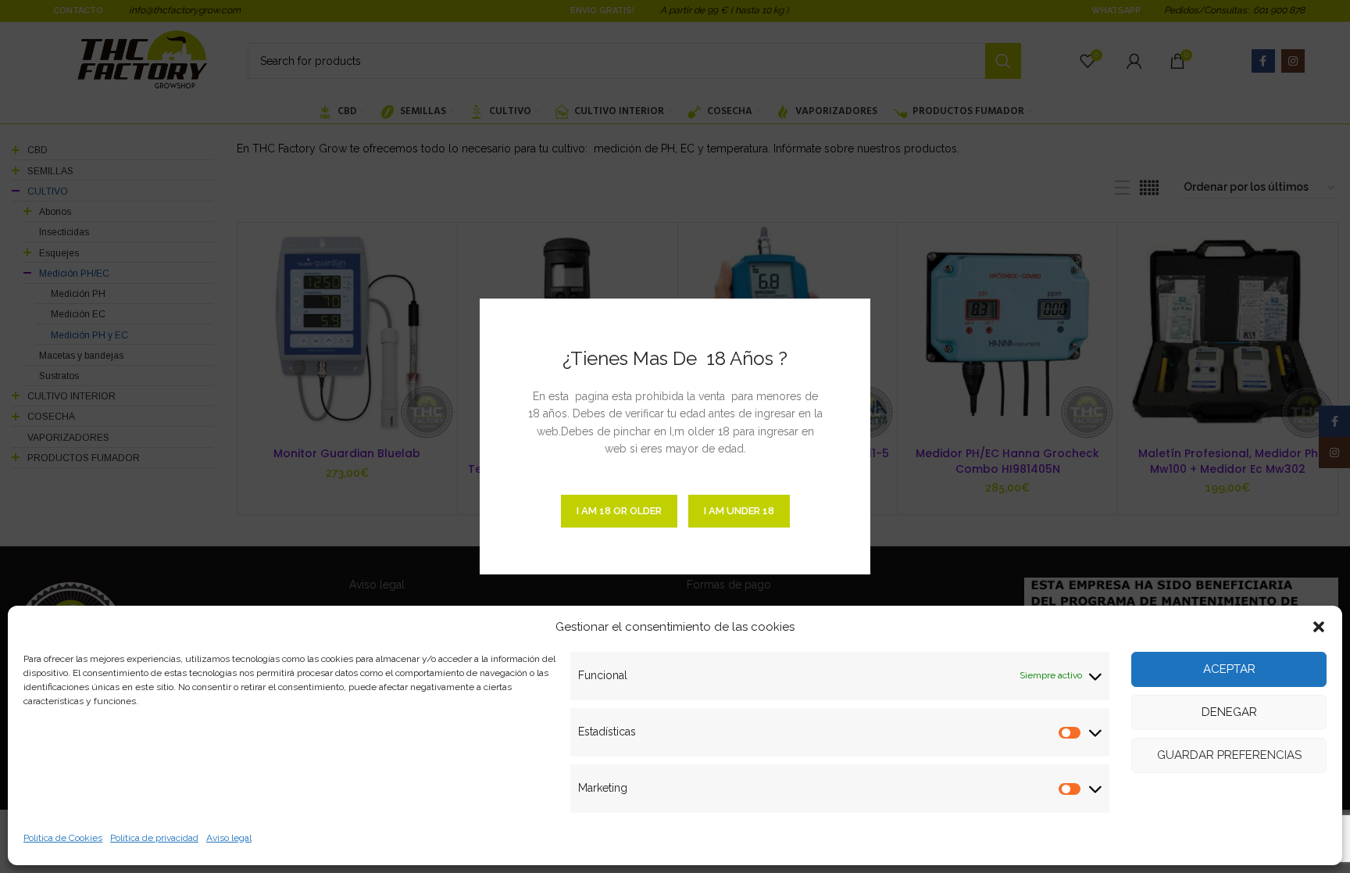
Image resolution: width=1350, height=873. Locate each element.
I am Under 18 (739, 511)
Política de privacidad (154, 837)
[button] (1319, 627)
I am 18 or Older (619, 511)
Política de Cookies (62, 837)
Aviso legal (229, 837)
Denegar (1229, 712)
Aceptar (1229, 669)
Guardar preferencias (1229, 755)
